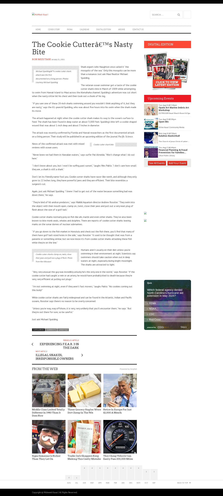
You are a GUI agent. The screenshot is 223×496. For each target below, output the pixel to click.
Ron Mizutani (41, 59)
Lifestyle (63, 330)
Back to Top (182, 483)
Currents (51, 330)
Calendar (84, 29)
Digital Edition (103, 29)
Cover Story (54, 29)
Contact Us (138, 29)
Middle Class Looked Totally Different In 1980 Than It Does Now (48, 412)
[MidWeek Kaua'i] (72, 14)
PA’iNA (70, 29)
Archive (121, 29)
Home (38, 29)
